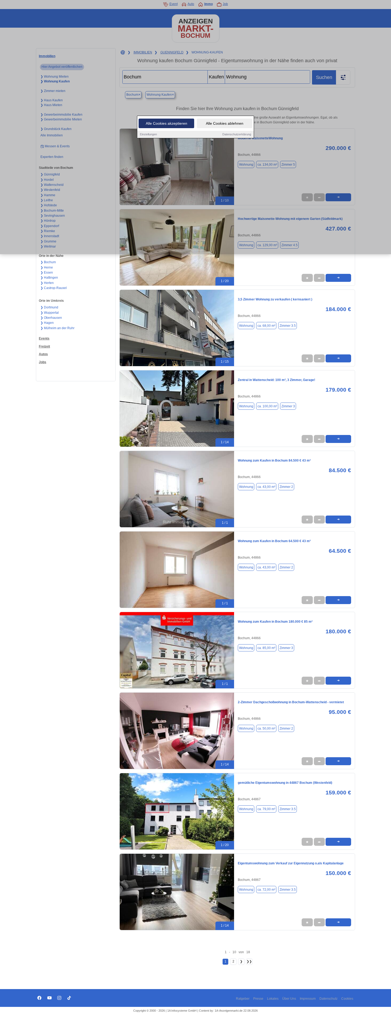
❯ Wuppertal (49, 313)
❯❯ (249, 961)
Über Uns (289, 999)
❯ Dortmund (49, 307)
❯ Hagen (47, 323)
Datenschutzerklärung (236, 134)
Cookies (347, 999)
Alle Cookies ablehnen (224, 123)
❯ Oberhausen (51, 318)
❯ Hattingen (49, 277)
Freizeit (44, 346)
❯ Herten (47, 283)
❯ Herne (46, 267)
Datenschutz (328, 999)
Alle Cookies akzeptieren (166, 123)
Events (44, 338)
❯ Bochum (48, 262)
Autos (43, 354)
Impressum (308, 999)
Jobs (42, 362)
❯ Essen (46, 272)
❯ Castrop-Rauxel (53, 288)
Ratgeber (242, 999)
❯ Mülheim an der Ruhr (57, 328)
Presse (258, 999)
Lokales (272, 999)
